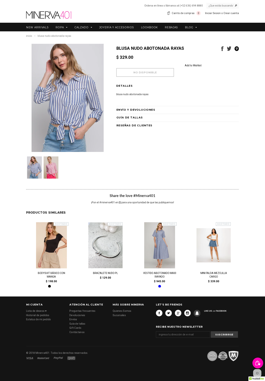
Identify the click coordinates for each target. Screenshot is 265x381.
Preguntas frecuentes (82, 311)
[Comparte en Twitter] (229, 48)
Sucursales (119, 315)
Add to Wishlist (193, 65)
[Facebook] (159, 313)
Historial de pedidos (37, 315)
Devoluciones (77, 315)
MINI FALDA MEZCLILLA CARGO (213, 274)
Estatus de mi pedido (38, 319)
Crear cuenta (231, 13)
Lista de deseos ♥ (36, 311)
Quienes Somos (122, 311)
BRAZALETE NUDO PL (105, 272)
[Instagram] (187, 313)
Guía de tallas (77, 323)
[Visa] (30, 357)
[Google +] (178, 313)
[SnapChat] (197, 313)
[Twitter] (168, 313)
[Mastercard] (43, 357)
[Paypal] (59, 357)
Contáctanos (77, 332)
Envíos (73, 319)
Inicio (29, 35)
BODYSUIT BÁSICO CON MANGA (51, 274)
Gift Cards (75, 328)
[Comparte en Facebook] (222, 48)
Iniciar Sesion (213, 13)
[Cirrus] (71, 357)
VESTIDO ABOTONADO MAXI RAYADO (159, 274)
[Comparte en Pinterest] (237, 48)
